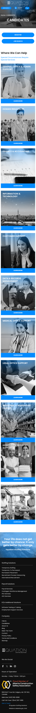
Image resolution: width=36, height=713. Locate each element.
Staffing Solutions (9, 563)
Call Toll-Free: (7, 700)
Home (3, 15)
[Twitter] (7, 666)
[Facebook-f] (3, 666)
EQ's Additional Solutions (11, 602)
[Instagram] (15, 666)
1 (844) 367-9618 (17, 700)
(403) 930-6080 (14, 697)
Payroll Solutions (8, 584)
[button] (34, 8)
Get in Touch (6, 703)
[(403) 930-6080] (27, 8)
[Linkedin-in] (11, 666)
